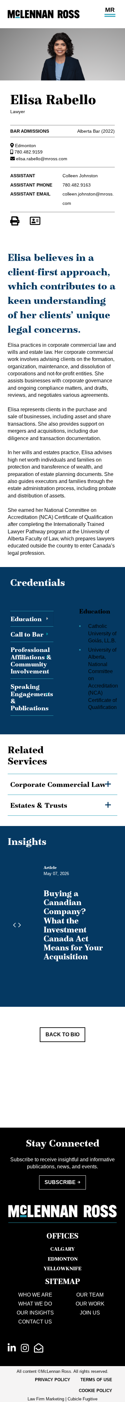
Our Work (90, 1303)
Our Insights (35, 1312)
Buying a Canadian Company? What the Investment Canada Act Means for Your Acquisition (73, 925)
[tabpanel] (95, 657)
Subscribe (60, 1182)
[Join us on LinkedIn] (12, 1348)
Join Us (90, 1312)
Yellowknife (62, 1268)
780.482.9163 (77, 185)
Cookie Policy (95, 1390)
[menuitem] (52, 1379)
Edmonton (25, 145)
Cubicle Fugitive (82, 1399)
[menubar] (62, 1385)
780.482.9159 (28, 151)
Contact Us (35, 1321)
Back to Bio (62, 1034)
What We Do (35, 1303)
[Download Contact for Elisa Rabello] (35, 221)
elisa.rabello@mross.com (41, 158)
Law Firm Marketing (46, 1399)
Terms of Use (96, 1379)
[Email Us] (38, 1348)
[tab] (32, 619)
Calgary (62, 1249)
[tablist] (62, 657)
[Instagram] (25, 1348)
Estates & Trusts (38, 805)
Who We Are (35, 1295)
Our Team (90, 1295)
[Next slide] (18, 925)
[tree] (62, 795)
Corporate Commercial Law (58, 784)
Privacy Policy (52, 1379)
